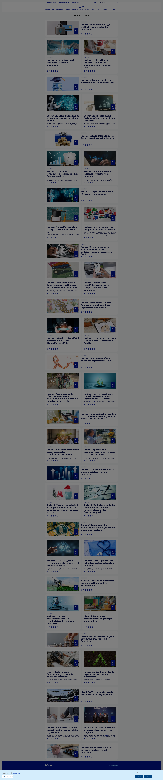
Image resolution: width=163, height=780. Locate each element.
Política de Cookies (16, 773)
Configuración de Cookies (8, 776)
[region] (81, 775)
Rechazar (148, 776)
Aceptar (139, 776)
